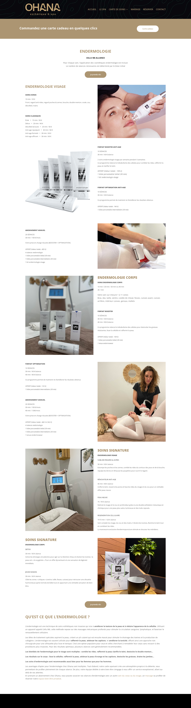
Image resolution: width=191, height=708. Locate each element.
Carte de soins (117, 9)
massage (149, 675)
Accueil (92, 9)
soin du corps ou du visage (129, 675)
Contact (161, 9)
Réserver (148, 9)
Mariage (135, 9)
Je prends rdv (95, 74)
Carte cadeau (147, 29)
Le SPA (102, 9)
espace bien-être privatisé (49, 678)
